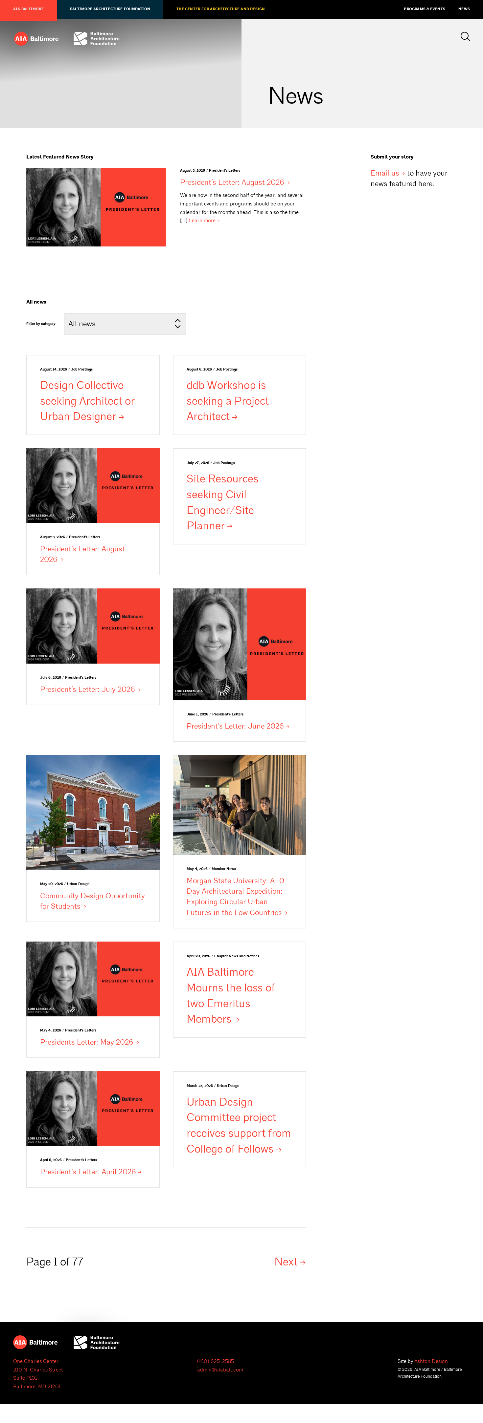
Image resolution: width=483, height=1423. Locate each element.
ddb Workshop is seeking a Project (228, 400)
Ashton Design (431, 1361)
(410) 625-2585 (215, 1361)
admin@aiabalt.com (220, 1370)
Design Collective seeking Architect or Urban (87, 400)
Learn (202, 220)
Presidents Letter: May (86, 1042)
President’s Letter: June (235, 726)
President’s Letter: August (232, 182)
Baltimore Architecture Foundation (110, 9)
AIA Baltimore (28, 9)
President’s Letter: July (87, 689)
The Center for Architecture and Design (220, 9)
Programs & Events (424, 9)
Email (385, 173)
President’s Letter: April (88, 1172)
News (464, 9)
